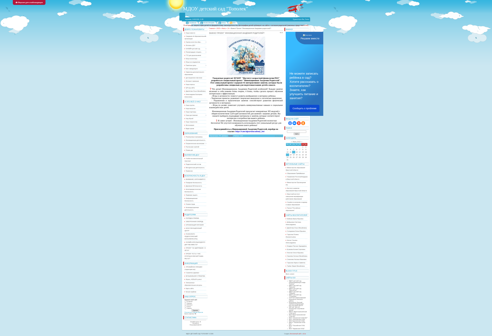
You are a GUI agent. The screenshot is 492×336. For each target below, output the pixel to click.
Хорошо (189, 303)
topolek (230, 136)
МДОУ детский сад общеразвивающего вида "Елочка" (297, 282)
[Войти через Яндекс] (299, 123)
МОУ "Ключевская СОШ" (297, 319)
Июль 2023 (297, 142)
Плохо (189, 306)
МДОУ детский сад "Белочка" (295, 286)
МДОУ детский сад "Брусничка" (295, 289)
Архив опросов (198, 312)
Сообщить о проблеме (304, 108)
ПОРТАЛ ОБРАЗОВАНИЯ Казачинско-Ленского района (297, 299)
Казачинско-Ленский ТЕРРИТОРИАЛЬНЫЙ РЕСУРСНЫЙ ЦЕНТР (296, 304)
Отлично (189, 301)
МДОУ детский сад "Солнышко (295, 295)
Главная (192, 23)
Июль (224, 28)
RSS (234, 23)
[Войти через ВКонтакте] (294, 123)
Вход (223, 23)
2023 (218, 28)
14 (300, 152)
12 (294, 152)
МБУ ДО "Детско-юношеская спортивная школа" (296, 308)
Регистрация (208, 23)
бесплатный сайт (295, 333)
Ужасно (189, 308)
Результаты (188, 312)
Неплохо (189, 305)
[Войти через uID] (290, 123)
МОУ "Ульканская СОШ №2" (298, 318)
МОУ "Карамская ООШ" (297, 328)
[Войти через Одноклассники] (303, 123)
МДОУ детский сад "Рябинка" (295, 292)
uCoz (304, 333)
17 (287, 155)
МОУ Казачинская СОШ (297, 321)
